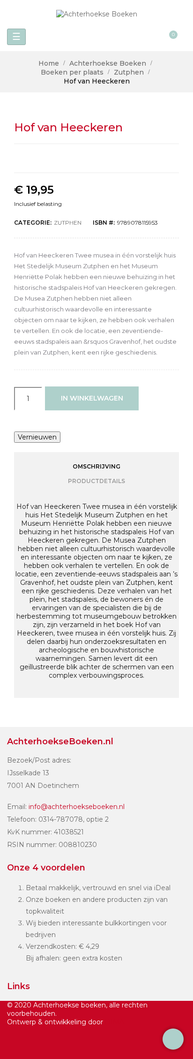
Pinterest (127, 158)
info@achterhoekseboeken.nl (77, 806)
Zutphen (68, 222)
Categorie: (33, 222)
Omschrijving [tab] (96, 466)
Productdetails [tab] (96, 480)
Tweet (86, 158)
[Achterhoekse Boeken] (96, 14)
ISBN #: (104, 222)
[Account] (153, 37)
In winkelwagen (92, 398)
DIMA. (115, 1022)
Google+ (107, 158)
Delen (66, 158)
